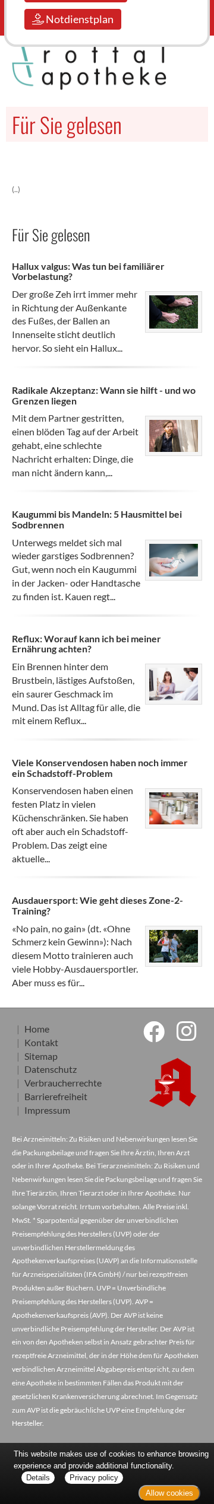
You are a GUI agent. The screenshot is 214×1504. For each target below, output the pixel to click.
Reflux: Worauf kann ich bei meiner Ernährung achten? (86, 644)
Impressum (47, 1110)
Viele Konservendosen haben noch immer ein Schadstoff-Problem (100, 768)
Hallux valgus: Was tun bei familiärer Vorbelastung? (88, 271)
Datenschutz (50, 1069)
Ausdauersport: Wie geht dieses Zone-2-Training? (97, 905)
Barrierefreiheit (55, 1096)
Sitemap (41, 1056)
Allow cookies (169, 1493)
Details (38, 1477)
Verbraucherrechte (63, 1082)
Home (36, 1028)
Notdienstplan (79, 19)
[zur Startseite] (53, 67)
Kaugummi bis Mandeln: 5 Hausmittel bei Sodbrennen (97, 519)
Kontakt (41, 1042)
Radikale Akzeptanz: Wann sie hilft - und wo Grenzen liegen (104, 395)
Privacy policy (94, 1477)
